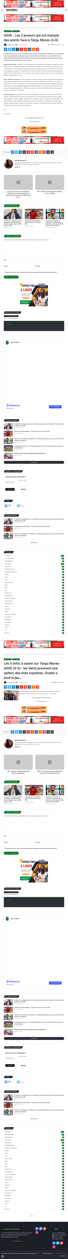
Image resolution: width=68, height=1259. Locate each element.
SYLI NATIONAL (9, 558)
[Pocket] (37, 49)
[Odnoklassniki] (33, 49)
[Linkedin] (13, 49)
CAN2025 (7, 609)
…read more (7, 114)
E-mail (6, 266)
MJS (6, 587)
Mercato (7, 633)
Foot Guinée (8, 622)
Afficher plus (34, 542)
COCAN (7, 625)
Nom (5, 259)
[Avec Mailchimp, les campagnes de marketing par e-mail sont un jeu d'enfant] (23, 490)
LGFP (6, 585)
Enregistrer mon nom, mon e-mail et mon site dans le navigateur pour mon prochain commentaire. (31, 272)
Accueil (7, 27)
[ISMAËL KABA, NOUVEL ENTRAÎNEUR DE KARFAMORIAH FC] (8, 456)
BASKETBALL (8, 593)
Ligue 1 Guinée (9, 582)
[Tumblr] (17, 49)
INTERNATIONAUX (10, 569)
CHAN (6, 611)
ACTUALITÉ (13, 27)
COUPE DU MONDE (10, 598)
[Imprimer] (52, 152)
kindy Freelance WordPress (60, 1253)
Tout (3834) (34, 462)
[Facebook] (5, 49)
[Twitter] (9, 49)
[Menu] (2, 11)
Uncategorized (9, 595)
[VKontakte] (29, 49)
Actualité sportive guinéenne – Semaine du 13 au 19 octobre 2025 (33, 222)
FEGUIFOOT (8, 566)
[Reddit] (25, 49)
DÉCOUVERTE (8, 601)
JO (5, 630)
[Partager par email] (48, 152)
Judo (6, 627)
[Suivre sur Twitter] (15, 44)
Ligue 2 (7, 606)
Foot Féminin (8, 617)
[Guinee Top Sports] (12, 10)
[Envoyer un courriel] (16, 44)
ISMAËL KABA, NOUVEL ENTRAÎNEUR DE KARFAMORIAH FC (30, 453)
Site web (37, 266)
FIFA (6, 590)
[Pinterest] (21, 49)
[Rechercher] (66, 11)
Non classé (16, 31)
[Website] (16, 167)
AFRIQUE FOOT (9, 603)
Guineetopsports (12, 327)
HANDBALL (8, 619)
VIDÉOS (7, 574)
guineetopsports (11, 44)
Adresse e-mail (9, 482)
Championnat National (11, 571)
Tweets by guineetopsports (11, 318)
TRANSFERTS (8, 561)
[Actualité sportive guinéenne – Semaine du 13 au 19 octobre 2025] (34, 214)
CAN (6, 577)
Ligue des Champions (10, 614)
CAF (6, 579)
